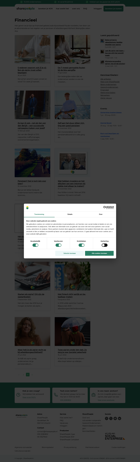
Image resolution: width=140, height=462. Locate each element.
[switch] (58, 245)
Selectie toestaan (70, 253)
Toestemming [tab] (39, 214)
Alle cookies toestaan (99, 253)
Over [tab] (100, 214)
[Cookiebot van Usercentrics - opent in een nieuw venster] (105, 207)
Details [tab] (70, 214)
